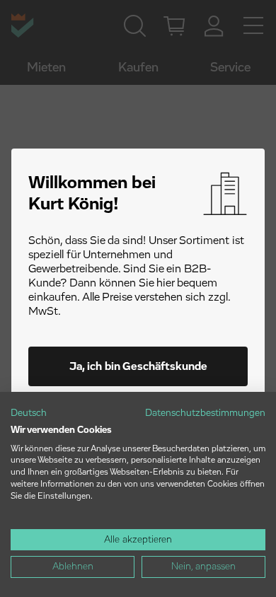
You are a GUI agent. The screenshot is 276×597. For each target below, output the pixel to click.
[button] (29, 413)
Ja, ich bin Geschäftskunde (138, 366)
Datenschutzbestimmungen (205, 413)
